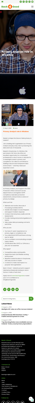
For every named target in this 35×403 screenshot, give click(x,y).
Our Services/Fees (7, 388)
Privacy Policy (6, 394)
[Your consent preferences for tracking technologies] (32, 400)
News (7, 58)
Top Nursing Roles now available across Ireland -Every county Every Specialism (17, 323)
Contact (4, 390)
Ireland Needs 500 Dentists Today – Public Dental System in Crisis (15, 316)
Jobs (3, 382)
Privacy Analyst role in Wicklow (18, 58)
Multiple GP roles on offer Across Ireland (17, 309)
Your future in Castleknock (9, 386)
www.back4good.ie (18, 276)
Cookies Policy (6, 392)
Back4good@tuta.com (8, 374)
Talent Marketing (7, 384)
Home (3, 58)
